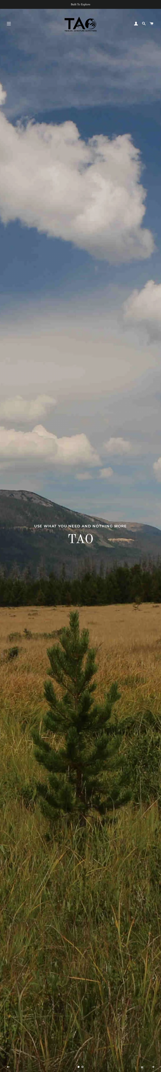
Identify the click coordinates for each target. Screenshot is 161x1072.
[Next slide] (153, 1067)
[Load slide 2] (82, 1067)
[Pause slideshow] (142, 1067)
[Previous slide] (8, 1067)
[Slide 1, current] (78, 1067)
